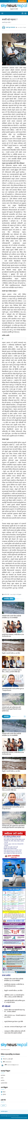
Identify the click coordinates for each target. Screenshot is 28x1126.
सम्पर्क (2, 1078)
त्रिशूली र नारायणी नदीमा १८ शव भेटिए (11, 653)
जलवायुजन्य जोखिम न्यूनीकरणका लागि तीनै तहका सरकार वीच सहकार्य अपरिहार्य (14, 1032)
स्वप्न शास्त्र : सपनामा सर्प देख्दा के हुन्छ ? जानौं (15, 1027)
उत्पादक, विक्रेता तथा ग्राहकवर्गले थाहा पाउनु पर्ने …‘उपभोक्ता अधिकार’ (14, 1011)
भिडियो (4, 1092)
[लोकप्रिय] (25, 13)
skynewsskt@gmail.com (13, 1065)
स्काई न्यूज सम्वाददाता (10, 27)
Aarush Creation (24, 1117)
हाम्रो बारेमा (3, 1075)
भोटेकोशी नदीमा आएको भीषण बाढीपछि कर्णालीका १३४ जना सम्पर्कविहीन (11, 617)
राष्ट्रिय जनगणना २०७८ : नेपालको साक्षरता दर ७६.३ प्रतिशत (15, 1016)
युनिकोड (4, 1094)
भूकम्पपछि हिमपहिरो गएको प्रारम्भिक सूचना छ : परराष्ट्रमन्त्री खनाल (13, 690)
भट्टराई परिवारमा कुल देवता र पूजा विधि (13, 1022)
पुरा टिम (3, 1105)
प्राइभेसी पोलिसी (4, 1083)
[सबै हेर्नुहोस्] (24, 716)
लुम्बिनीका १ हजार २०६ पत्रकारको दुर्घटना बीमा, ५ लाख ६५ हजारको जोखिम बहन (12, 671)
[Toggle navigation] (2, 13)
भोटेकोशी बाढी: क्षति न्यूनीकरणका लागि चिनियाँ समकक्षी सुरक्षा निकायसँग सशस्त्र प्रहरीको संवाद (11, 709)
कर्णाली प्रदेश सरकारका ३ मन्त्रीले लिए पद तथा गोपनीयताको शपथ (13, 635)
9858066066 (8, 1062)
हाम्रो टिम (2, 1080)
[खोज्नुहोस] (22, 13)
